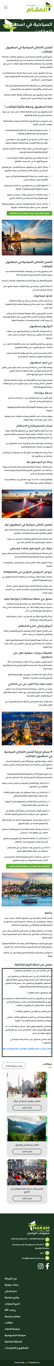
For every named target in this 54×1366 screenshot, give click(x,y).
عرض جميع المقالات (13, 1066)
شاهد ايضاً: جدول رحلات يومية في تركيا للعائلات (29, 213)
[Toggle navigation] (6, 7)
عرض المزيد (27, 1107)
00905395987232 (36, 1239)
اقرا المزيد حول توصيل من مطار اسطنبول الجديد (29, 866)
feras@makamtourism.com (33, 1258)
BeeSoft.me (35, 1362)
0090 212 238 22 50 (19, 1239)
